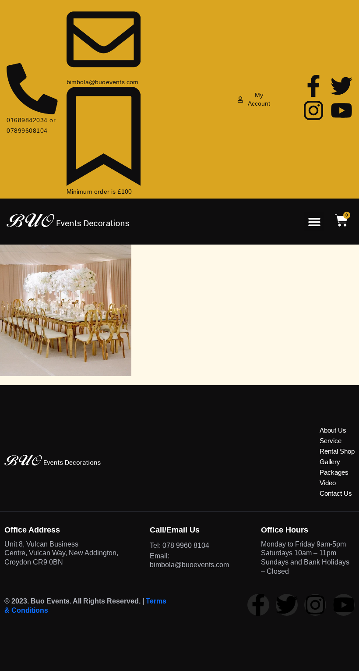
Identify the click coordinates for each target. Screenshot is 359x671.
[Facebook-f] (313, 86)
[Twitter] (341, 86)
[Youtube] (341, 110)
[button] (314, 221)
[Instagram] (313, 110)
